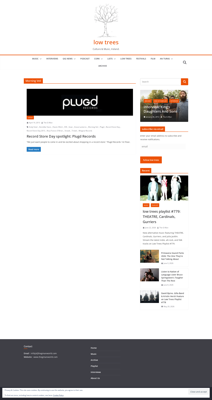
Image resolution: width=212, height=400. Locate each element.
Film (153, 58)
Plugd (102, 127)
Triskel (74, 130)
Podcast (85, 58)
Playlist (155, 205)
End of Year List (160, 101)
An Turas (165, 58)
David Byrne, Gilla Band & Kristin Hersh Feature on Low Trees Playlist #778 (172, 298)
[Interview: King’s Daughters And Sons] (164, 91)
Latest (30, 118)
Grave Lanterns (80, 127)
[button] (40, 59)
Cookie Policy (58, 395)
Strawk (67, 130)
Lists (110, 58)
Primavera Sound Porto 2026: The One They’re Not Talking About (172, 256)
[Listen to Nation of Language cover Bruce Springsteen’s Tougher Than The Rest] (149, 278)
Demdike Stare (45, 127)
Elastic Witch (58, 127)
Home (94, 348)
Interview (174, 101)
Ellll (65, 127)
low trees (106, 42)
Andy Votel (33, 127)
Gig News (68, 58)
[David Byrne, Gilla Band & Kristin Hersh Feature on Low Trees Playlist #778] (149, 300)
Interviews (52, 58)
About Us (95, 378)
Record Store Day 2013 (36, 130)
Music (35, 58)
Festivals (141, 58)
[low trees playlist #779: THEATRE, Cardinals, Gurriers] (164, 188)
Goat (71, 127)
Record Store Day (113, 127)
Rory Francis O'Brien (55, 130)
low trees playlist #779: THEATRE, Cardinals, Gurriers (161, 216)
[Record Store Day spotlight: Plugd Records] (80, 102)
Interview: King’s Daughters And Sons (160, 109)
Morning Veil (93, 127)
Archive (102, 65)
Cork (97, 58)
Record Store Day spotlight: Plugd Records (61, 136)
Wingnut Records (85, 130)
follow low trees (151, 160)
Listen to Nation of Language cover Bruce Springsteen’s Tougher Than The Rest (172, 276)
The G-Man (48, 122)
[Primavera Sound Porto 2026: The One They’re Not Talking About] (149, 258)
